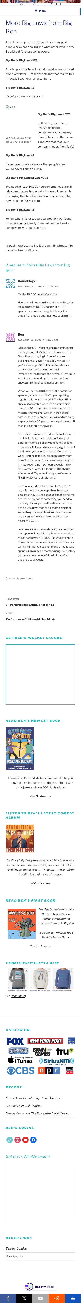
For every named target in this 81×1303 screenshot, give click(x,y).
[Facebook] (8, 1298)
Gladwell (24, 191)
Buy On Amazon (40, 796)
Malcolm (12, 191)
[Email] (40, 1298)
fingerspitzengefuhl (58, 191)
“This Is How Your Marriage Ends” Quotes (33, 1098)
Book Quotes (14, 1256)
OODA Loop (31, 200)
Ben (21, 334)
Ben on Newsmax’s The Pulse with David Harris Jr (38, 1113)
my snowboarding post (52, 42)
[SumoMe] (73, 1298)
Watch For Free (41, 883)
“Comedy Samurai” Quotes (23, 1105)
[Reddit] (57, 1298)
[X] (24, 1298)
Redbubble (18, 996)
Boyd (9, 200)
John (67, 196)
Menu (42, 10)
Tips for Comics (16, 1248)
